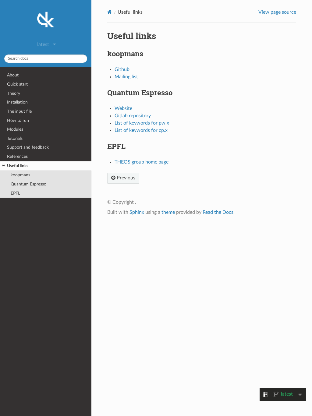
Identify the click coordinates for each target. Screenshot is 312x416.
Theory (13, 93)
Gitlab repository (133, 115)
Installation (17, 102)
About (13, 75)
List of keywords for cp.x (141, 130)
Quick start (17, 84)
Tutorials (15, 138)
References (17, 156)
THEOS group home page (141, 162)
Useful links (17, 166)
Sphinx (136, 212)
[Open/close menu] (3, 166)
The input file (19, 111)
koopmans (20, 175)
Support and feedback (28, 147)
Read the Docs (218, 212)
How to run (18, 120)
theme (168, 212)
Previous (125, 177)
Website (123, 108)
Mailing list (126, 76)
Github (122, 69)
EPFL (15, 193)
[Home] (109, 12)
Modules (15, 129)
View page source (277, 12)
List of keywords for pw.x (142, 123)
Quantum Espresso (28, 184)
